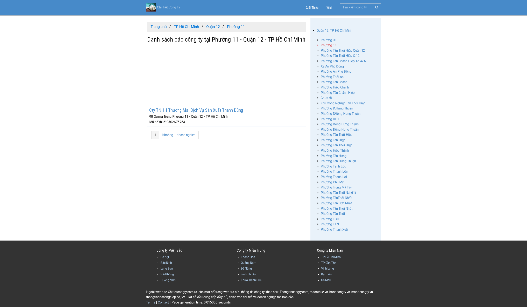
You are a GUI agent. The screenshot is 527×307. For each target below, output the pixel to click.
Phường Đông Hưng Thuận (340, 129)
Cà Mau (326, 280)
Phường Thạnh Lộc (334, 171)
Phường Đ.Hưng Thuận (337, 108)
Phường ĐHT (330, 119)
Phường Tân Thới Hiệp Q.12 (340, 56)
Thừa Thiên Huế (251, 280)
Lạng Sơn (167, 268)
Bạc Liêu (326, 274)
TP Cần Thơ (328, 262)
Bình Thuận (248, 274)
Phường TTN (330, 224)
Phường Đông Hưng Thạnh (340, 124)
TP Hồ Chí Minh (331, 257)
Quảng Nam (248, 262)
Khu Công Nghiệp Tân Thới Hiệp (343, 103)
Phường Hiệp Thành (335, 150)
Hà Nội (165, 257)
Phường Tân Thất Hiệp (336, 135)
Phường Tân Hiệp (333, 140)
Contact (163, 302)
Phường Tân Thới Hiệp (336, 145)
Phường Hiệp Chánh (335, 87)
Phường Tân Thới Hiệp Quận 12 (343, 50)
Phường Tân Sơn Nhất (336, 203)
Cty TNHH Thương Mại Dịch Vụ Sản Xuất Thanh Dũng (196, 110)
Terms (150, 302)
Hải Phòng (167, 274)
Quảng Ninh (168, 280)
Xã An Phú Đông (332, 66)
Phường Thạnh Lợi (334, 177)
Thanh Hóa (248, 257)
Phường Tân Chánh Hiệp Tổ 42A (343, 61)
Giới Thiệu (312, 8)
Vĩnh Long (327, 268)
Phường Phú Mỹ (332, 182)
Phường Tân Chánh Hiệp (338, 93)
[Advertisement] (226, 76)
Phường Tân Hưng (333, 156)
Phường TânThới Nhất (336, 198)
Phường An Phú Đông (336, 71)
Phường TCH (330, 219)
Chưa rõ (326, 98)
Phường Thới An (332, 77)
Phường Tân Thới (333, 214)
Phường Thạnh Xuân (335, 229)
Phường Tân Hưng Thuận (338, 161)
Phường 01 (329, 40)
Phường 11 (329, 45)
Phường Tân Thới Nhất (336, 208)
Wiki (329, 8)
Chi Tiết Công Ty (168, 7)
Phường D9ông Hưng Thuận (340, 114)
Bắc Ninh (166, 262)
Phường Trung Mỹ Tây (336, 187)
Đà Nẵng (246, 268)
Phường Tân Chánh (334, 82)
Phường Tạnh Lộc (333, 166)
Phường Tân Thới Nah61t (338, 193)
